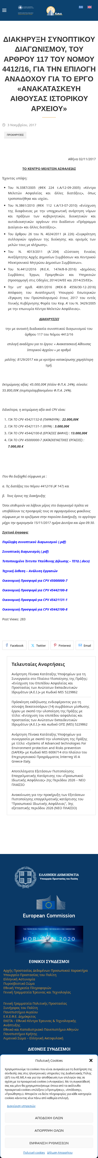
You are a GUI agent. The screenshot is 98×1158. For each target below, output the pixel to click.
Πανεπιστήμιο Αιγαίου (20, 1012)
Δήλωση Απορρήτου (59, 1153)
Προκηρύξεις (15, 134)
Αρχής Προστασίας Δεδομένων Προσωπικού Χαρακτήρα (45, 970)
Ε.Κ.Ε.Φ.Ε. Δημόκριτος (19, 1016)
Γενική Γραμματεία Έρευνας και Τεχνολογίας (37, 992)
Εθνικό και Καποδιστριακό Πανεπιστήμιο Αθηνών (41, 1029)
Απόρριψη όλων (49, 1130)
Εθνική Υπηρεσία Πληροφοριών (27, 988)
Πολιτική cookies (34, 1153)
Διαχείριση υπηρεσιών (21, 1106)
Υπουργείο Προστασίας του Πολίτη (30, 975)
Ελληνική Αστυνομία (19, 979)
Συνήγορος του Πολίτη (20, 1008)
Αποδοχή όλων (49, 1117)
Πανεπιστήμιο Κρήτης (20, 1034)
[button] (91, 1060)
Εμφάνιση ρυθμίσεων (49, 1143)
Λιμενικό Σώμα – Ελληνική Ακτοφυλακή (33, 1038)
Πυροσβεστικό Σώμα (19, 983)
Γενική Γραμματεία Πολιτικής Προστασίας (35, 1003)
